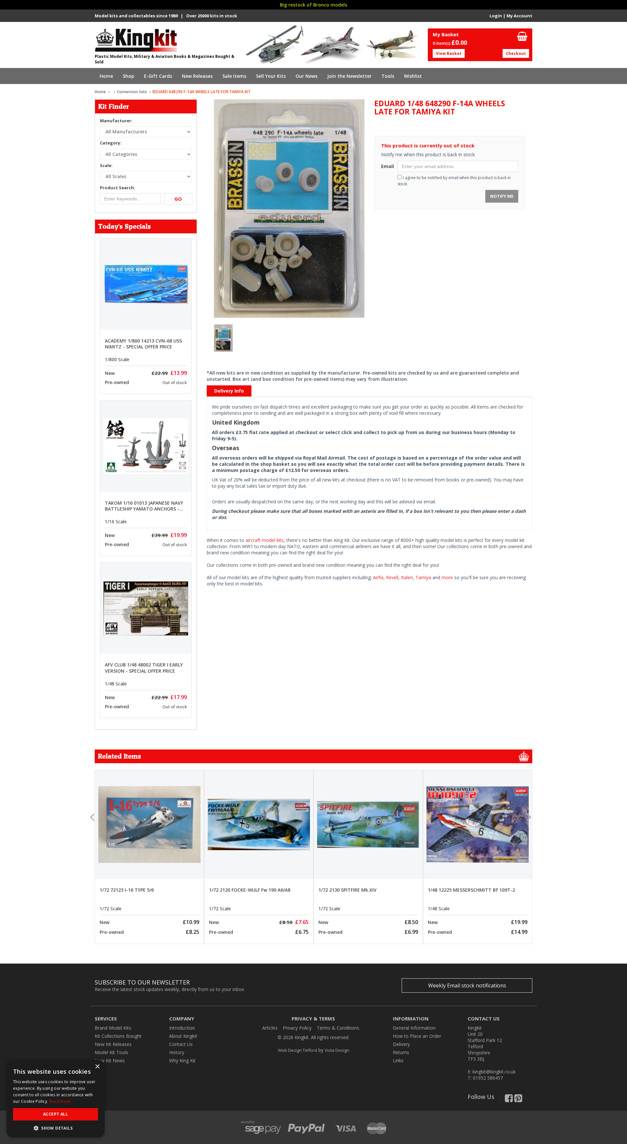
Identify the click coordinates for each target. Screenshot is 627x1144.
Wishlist (413, 76)
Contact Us (181, 1044)
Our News (306, 76)
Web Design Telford (297, 1050)
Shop (128, 76)
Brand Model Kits (113, 1028)
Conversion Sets (132, 91)
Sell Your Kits (271, 76)
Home (106, 76)
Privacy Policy (297, 1028)
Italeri (407, 577)
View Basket (448, 53)
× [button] (97, 1066)
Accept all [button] (55, 1114)
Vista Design (337, 1050)
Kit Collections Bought (118, 1036)
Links (398, 1060)
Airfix (378, 577)
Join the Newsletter (349, 76)
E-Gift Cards (158, 76)
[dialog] (55, 1098)
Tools (387, 76)
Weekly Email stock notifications (467, 985)
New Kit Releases (113, 1044)
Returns (401, 1052)
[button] (55, 1128)
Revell (392, 577)
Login (496, 16)
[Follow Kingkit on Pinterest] (518, 1100)
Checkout (516, 53)
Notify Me (501, 196)
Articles (270, 1028)
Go (178, 198)
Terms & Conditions (338, 1028)
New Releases (197, 76)
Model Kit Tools (111, 1052)
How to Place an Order (417, 1036)
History (176, 1052)
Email (387, 166)
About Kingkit (183, 1036)
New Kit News (110, 1060)
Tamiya (423, 577)
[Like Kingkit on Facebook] (509, 1100)
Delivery (401, 1044)
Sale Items (234, 76)
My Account (519, 16)
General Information (414, 1028)
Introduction (182, 1028)
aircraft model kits (265, 540)
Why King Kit (182, 1060)
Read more (60, 1101)
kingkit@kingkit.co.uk (494, 1071)
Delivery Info (229, 391)
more (447, 577)
